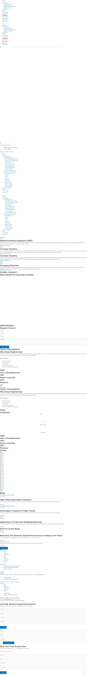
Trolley (6, 176)
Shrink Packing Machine (10, 167)
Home (4, 0)
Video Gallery (5, 12)
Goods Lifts (7, 179)
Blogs (4, 10)
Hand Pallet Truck (9, 173)
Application (5, 9)
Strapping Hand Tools (9, 161)
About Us (5, 2)
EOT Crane (7, 180)
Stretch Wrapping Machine (10, 170)
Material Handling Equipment (10, 6)
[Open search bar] (0, 143)
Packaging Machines (8, 5)
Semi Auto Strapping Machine (11, 160)
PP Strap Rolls (8, 163)
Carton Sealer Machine (10, 164)
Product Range (6, 3)
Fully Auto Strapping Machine (11, 158)
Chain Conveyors (9, 185)
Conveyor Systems (8, 8)
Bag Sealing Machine (9, 166)
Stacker (7, 174)
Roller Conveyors (9, 186)
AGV (6, 177)
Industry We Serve (6, 188)
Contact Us (5, 192)
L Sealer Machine (9, 169)
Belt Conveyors (8, 183)
